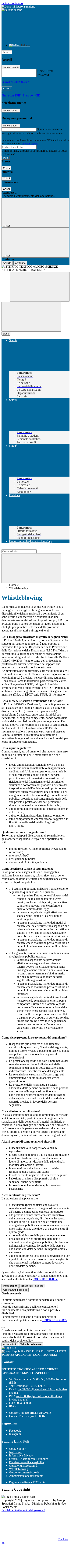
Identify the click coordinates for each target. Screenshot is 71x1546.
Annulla (7, 263)
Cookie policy (17, 1448)
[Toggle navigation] (31, 317)
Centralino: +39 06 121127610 (32, 1386)
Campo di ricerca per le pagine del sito (24, 547)
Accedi (7, 52)
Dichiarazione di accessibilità (26, 1462)
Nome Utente (45, 71)
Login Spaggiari (30, 143)
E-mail (41, 129)
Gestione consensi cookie (24, 1472)
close (6, 333)
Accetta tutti (15, 1289)
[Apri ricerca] (39, 287)
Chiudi (6, 168)
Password (43, 75)
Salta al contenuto (12, 3)
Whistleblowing (18, 1469)
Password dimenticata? (15, 81)
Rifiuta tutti (32, 1285)
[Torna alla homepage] (35, 268)
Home (12, 584)
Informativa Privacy (21, 1455)
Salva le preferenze (30, 1344)
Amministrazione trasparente (26, 1475)
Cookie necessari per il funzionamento (25, 1330)
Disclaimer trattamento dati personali (23, 1510)
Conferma (20, 263)
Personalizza (10, 1285)
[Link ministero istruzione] (18, 6)
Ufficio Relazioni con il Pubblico (28, 1458)
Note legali (15, 1452)
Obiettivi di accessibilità (23, 1465)
